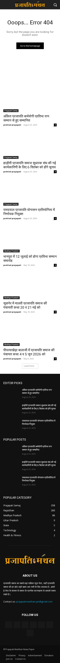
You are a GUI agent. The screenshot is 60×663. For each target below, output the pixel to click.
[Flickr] (25, 625)
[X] (49, 625)
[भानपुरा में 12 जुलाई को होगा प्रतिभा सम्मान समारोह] (30, 239)
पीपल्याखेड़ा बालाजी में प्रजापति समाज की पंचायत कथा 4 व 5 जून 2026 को (28, 352)
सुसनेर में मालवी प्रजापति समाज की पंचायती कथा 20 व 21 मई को (25, 305)
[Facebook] (17, 625)
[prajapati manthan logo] (30, 4)
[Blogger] (8, 625)
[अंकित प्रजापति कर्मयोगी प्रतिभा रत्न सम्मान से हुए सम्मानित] (30, 99)
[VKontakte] (30, 633)
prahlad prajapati (12, 125)
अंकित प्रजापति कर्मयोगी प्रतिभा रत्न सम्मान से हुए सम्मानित (26, 118)
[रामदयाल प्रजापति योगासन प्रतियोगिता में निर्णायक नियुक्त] (30, 192)
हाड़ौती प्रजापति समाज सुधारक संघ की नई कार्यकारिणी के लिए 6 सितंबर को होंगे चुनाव (29, 165)
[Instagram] (33, 625)
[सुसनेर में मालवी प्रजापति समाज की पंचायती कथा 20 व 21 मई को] (30, 286)
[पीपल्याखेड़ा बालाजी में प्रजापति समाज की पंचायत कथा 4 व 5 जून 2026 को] (30, 332)
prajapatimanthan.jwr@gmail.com (34, 601)
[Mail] (41, 625)
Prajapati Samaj (11, 110)
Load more (29, 366)
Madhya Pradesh (11, 251)
